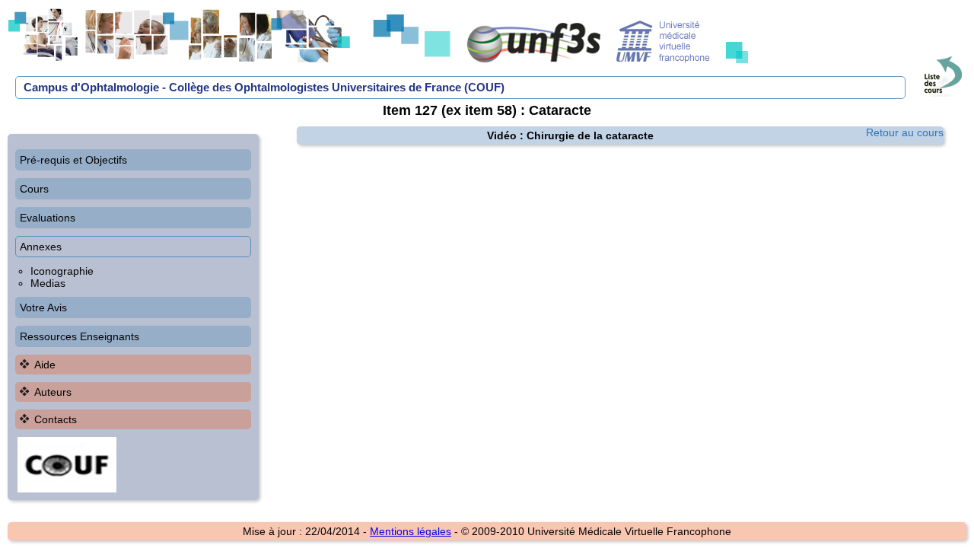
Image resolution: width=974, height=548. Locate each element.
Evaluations (47, 218)
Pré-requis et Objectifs (73, 160)
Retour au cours (905, 132)
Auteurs (53, 392)
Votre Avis (43, 307)
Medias (47, 283)
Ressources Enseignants (79, 336)
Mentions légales (410, 531)
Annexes (41, 247)
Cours (34, 189)
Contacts (55, 419)
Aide (45, 364)
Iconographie (62, 271)
